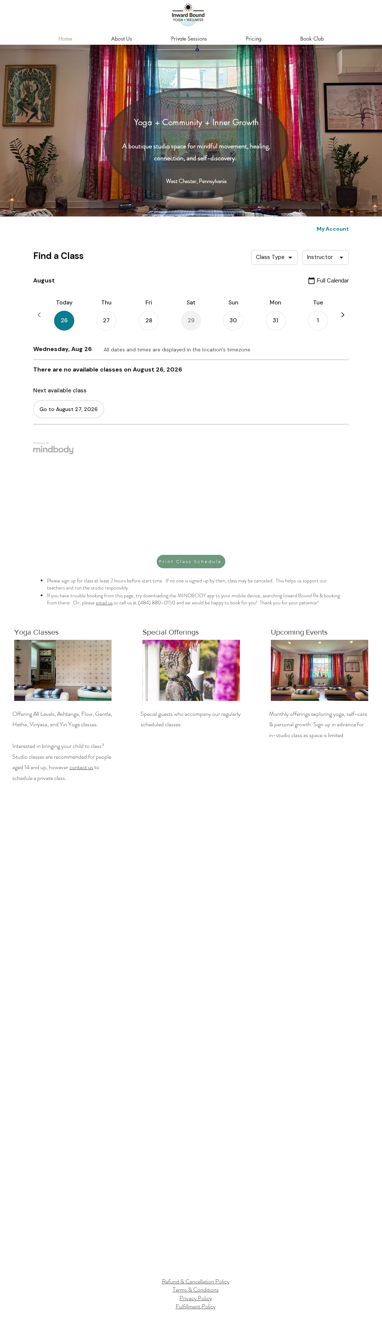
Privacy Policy (195, 1298)
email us (104, 602)
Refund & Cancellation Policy (195, 1281)
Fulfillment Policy (196, 1306)
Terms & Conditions (196, 1289)
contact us (81, 767)
